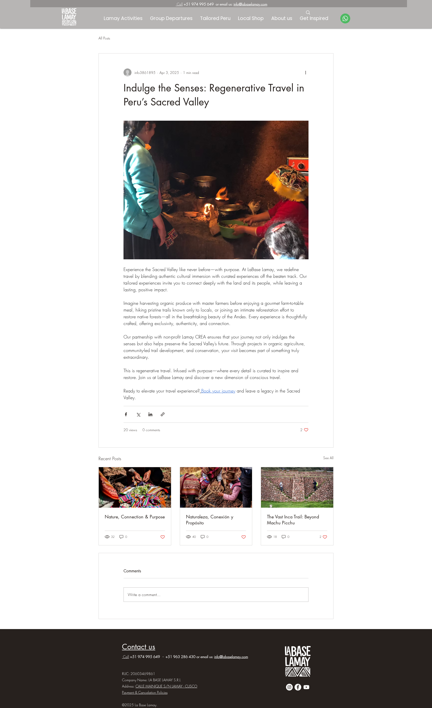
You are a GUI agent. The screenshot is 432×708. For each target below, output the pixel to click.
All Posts (104, 38)
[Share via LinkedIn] (150, 414)
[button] (314, 18)
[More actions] (305, 72)
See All (328, 457)
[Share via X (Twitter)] (138, 414)
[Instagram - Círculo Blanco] (289, 687)
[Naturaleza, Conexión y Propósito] (216, 487)
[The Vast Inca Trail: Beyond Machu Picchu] (297, 487)
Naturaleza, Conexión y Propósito (209, 520)
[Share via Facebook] (126, 414)
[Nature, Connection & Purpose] (135, 487)
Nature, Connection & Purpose (135, 517)
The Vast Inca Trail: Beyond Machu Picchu (293, 520)
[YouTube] (306, 687)
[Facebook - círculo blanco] (297, 687)
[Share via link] (162, 414)
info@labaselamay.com (250, 4)
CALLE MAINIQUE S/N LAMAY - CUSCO (166, 686)
